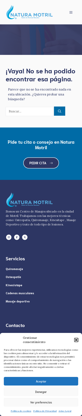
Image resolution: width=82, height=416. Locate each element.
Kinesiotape (14, 285)
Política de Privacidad (45, 411)
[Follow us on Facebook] (17, 237)
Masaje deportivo (18, 301)
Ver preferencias (41, 402)
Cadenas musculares (20, 293)
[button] (76, 340)
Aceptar (41, 381)
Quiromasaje (14, 269)
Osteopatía (13, 277)
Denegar (41, 392)
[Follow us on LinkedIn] (9, 237)
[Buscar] (59, 111)
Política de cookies (21, 411)
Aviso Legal (65, 411)
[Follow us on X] (25, 237)
